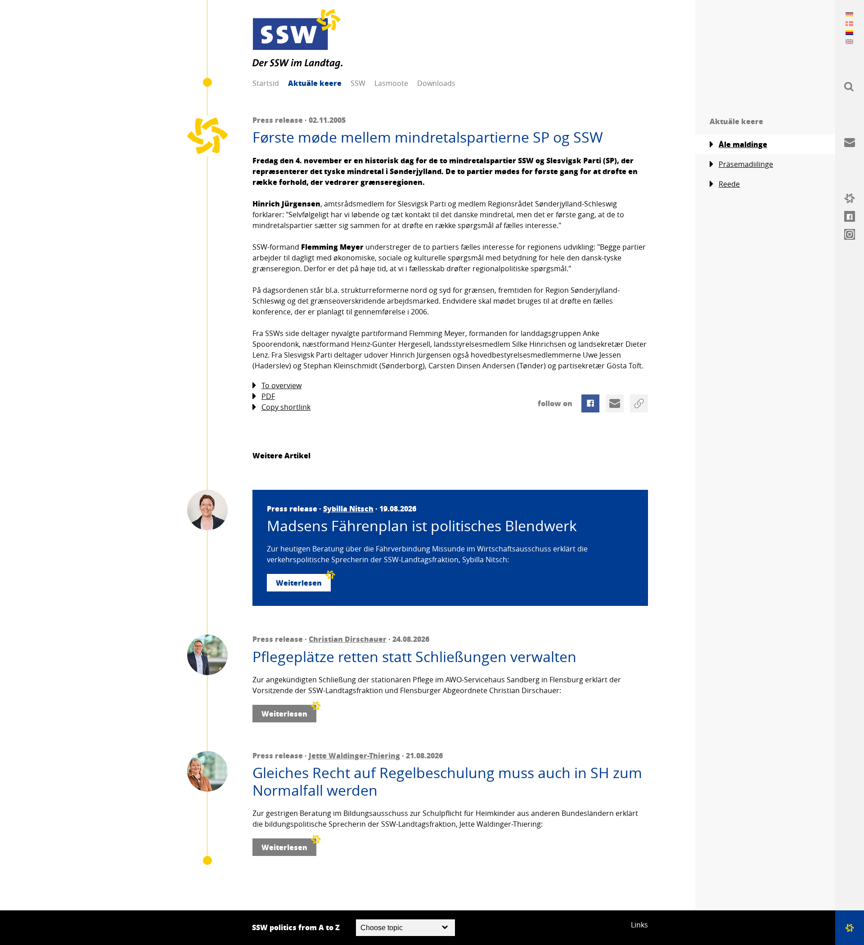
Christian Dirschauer (348, 639)
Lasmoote (391, 83)
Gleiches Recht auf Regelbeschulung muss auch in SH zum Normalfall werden (447, 781)
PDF (268, 396)
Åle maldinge (743, 144)
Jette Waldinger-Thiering (354, 755)
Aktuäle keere (315, 83)
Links (639, 925)
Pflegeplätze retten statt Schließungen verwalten (414, 656)
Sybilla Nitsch (348, 508)
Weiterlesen (299, 583)
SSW (358, 83)
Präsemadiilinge (746, 164)
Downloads (436, 83)
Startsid (265, 83)
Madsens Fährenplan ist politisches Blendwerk (422, 525)
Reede (729, 184)
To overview (281, 385)
